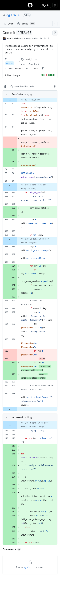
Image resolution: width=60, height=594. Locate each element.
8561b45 (19, 68)
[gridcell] (30, 100)
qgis (9, 15)
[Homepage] (30, 5)
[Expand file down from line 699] (10, 409)
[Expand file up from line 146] (10, 425)
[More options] (53, 94)
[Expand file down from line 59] (10, 185)
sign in (27, 567)
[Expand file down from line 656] (10, 239)
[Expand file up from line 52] (10, 100)
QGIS (17, 15)
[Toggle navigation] (5, 5)
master (9, 63)
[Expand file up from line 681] (10, 243)
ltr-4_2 (29, 59)
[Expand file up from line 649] (10, 189)
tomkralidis (13, 38)
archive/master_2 (30, 64)
